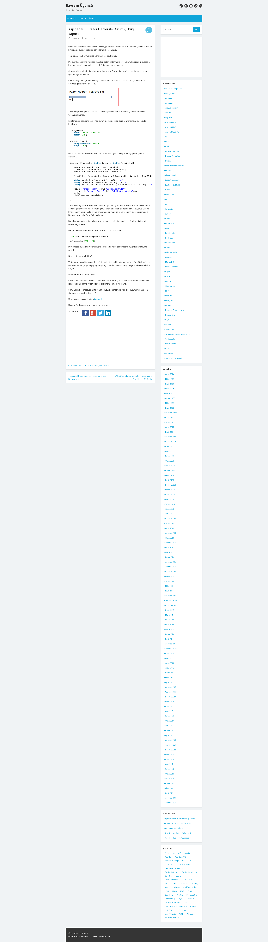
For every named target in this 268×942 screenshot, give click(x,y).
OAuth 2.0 (169, 895)
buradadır (98, 299)
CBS (166, 141)
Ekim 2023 (169, 379)
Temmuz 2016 (171, 567)
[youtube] (191, 6)
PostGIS (168, 295)
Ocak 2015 (169, 624)
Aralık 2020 (170, 465)
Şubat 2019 (169, 523)
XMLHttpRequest (172, 918)
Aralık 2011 (169, 778)
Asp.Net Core (170, 122)
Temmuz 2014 (171, 649)
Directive (168, 876)
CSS (167, 146)
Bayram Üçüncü (79, 5)
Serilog (168, 324)
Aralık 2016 (169, 552)
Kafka (167, 218)
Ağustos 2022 (171, 413)
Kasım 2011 (169, 783)
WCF (167, 348)
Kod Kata (169, 238)
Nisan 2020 (170, 494)
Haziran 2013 (170, 697)
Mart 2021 (169, 451)
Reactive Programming (174, 310)
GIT (166, 883)
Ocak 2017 (169, 547)
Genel (168, 189)
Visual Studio (170, 344)
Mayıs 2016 (169, 576)
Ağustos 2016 (170, 562)
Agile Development (173, 88)
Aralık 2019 (169, 514)
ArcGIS (168, 112)
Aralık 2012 (169, 726)
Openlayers (170, 286)
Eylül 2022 (169, 408)
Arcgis (187, 853)
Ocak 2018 (169, 538)
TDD (186, 902)
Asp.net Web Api (172, 861)
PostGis (180, 895)
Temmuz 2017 (171, 543)
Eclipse (168, 170)
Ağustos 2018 (170, 533)
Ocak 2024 (169, 374)
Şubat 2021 (169, 456)
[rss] (200, 6)
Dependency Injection (174, 868)
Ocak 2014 (169, 663)
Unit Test (168, 910)
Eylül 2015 (169, 591)
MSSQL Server (171, 267)
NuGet (168, 276)
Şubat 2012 (169, 769)
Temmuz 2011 (170, 803)
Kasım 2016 (169, 557)
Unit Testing (181, 910)
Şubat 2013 (169, 716)
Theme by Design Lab (101, 936)
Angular (168, 98)
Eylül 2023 (169, 384)
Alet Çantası (170, 93)
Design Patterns (172, 151)
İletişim (83, 18)
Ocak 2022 (169, 427)
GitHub (174, 883)
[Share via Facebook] (85, 315)
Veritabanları (170, 339)
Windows (169, 353)
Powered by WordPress (78, 936)
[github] (196, 6)
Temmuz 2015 (171, 600)
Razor (106, 365)
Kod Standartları (190, 887)
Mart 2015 (169, 615)
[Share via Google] (93, 315)
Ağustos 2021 (170, 437)
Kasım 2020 (170, 470)
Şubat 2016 (169, 581)
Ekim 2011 (169, 788)
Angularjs (169, 103)
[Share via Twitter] (100, 315)
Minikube (169, 257)
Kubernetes (170, 242)
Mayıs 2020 (170, 490)
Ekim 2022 (169, 403)
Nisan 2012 (169, 759)
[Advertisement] (110, 338)
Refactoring (170, 315)
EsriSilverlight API (172, 185)
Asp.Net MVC (76, 365)
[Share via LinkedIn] (108, 315)
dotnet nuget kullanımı (174, 828)
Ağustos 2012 (170, 740)
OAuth (168, 281)
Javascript (169, 209)
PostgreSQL (170, 300)
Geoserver (169, 194)
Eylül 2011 (169, 793)
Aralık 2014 (169, 629)
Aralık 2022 (169, 393)
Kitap (167, 228)
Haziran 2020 (170, 485)
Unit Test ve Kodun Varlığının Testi (179, 833)
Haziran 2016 (170, 571)
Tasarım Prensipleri (173, 902)
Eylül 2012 (169, 735)
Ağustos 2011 (170, 798)
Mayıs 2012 (169, 754)
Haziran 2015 (170, 605)
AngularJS (177, 853)
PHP (166, 291)
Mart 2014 (169, 658)
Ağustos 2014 (170, 644)
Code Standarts (183, 864)
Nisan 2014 (169, 653)
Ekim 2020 (169, 475)
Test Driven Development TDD (178, 334)
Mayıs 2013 (169, 701)
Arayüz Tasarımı (171, 108)
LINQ (167, 891)
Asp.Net (168, 117)
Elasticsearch (170, 175)
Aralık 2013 (169, 668)
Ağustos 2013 (170, 687)
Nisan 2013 (169, 706)
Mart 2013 (169, 711)
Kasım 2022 (170, 398)
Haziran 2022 (170, 417)
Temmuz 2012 (171, 745)
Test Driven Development (176, 906)
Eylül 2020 (169, 480)
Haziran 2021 (170, 441)
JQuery (168, 214)
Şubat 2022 (170, 422)
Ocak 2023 (169, 388)
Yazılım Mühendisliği (173, 358)
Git (166, 199)
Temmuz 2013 (171, 692)
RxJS (167, 320)
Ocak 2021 (169, 461)
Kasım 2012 (169, 730)
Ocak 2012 (169, 774)
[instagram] (181, 6)
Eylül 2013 (169, 682)
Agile (167, 853)
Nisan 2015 (169, 610)
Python (168, 305)
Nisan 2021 (169, 446)
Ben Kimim (71, 18)
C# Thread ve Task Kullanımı (177, 838)
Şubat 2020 (170, 504)
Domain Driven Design (175, 165)
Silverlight (169, 329)
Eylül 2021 (169, 432)
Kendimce (169, 223)
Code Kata (169, 864)
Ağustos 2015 (170, 596)
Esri (184, 880)
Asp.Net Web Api (172, 132)
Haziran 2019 (170, 518)
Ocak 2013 (169, 721)
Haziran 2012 (170, 750)
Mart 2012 (169, 764)
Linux (167, 247)
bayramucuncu (89, 38)
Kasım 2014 (169, 634)
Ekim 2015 (169, 586)
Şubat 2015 (169, 620)
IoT (166, 204)
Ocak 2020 (169, 509)
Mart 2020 (169, 499)
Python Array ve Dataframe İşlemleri (180, 819)
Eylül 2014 (169, 639)
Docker (168, 161)
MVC (101, 365)
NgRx (167, 271)
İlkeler (92, 18)
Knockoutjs (170, 233)
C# (166, 137)
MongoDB (169, 262)
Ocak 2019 (169, 528)
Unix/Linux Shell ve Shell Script (178, 823)
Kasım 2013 (169, 673)
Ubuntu (193, 906)
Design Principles (172, 156)
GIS (190, 880)
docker (179, 876)
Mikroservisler (171, 252)
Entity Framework (172, 180)
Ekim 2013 (169, 677)
